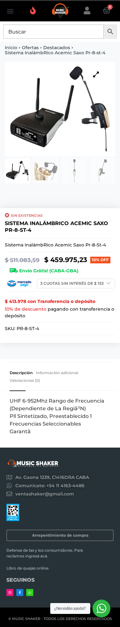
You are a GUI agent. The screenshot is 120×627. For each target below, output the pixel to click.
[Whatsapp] (29, 592)
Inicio (11, 47)
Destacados (56, 47)
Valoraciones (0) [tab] (25, 380)
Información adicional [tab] (57, 373)
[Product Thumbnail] (96, 74)
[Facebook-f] (19, 592)
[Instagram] (9, 592)
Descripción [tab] (21, 373)
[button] (10, 11)
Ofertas (30, 47)
